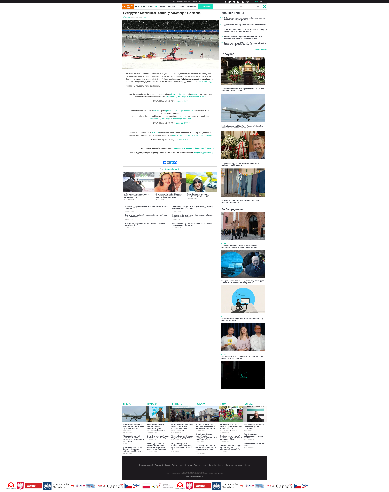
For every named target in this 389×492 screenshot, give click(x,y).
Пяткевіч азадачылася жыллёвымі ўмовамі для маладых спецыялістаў (240, 201)
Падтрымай (159, 465)
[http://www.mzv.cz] (89, 486)
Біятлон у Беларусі (172, 169)
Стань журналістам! (146, 465)
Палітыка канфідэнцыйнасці (194, 476)
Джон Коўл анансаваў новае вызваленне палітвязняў (245, 25)
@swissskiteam (187, 111)
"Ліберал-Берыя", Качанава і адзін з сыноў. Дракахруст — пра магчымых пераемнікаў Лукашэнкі (242, 282)
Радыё (167, 465)
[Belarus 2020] (22, 485)
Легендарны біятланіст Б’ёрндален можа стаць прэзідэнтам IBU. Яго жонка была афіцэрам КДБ (168, 196)
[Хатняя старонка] (144, 6)
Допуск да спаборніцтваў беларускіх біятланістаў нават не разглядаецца (146, 216)
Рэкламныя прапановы (234, 465)
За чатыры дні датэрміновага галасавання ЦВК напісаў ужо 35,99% (146, 208)
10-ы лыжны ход (205, 82)
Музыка (249, 404)
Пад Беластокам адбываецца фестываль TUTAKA (253, 436)
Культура (200, 404)
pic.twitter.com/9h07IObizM (195, 97)
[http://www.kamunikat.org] (79, 486)
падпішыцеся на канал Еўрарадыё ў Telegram (193, 148)
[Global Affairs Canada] (104, 486)
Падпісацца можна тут (204, 152)
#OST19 (194, 94)
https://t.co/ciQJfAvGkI (175, 97)
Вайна (162, 6)
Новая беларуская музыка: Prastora (254, 445)
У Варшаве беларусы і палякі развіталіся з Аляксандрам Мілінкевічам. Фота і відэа (243, 90)
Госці (174, 1)
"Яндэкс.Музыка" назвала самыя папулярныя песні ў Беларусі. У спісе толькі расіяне (206, 448)
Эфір (200, 1)
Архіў (181, 465)
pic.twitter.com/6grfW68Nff (201, 135)
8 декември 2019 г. (182, 101)
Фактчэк (195, 1)
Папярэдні (1, 485)
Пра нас (247, 465)
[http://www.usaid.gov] (69, 486)
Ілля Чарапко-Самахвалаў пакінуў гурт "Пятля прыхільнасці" (254, 426)
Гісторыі (181, 6)
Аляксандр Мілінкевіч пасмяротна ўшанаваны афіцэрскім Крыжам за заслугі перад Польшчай (239, 246)
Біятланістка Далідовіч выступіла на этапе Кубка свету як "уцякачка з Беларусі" (193, 216)
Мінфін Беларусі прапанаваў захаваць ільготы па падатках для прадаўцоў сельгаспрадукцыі (243, 37)
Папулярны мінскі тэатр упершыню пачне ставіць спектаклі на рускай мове (205, 426)
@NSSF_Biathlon (177, 94)
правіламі (220, 473)
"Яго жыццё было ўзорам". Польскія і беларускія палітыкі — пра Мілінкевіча (240, 164)
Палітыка (152, 404)
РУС (261, 2)
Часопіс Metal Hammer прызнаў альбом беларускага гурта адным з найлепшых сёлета (206, 436)
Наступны (387, 485)
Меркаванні (191, 6)
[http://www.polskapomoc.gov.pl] (169, 486)
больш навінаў (261, 49)
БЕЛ (256, 2)
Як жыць (171, 6)
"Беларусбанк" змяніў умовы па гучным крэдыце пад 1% (182, 437)
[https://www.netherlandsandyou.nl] (45, 486)
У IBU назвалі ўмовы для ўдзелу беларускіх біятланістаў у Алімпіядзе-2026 (136, 196)
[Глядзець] (222, 243)
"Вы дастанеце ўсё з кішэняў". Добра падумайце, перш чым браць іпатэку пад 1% (182, 446)
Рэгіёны (174, 465)
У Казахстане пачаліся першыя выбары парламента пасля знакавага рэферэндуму (244, 19)
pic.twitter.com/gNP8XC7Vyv (179, 119)
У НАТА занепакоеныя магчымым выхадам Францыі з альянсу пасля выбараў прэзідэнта (245, 30)
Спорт (146, 17)
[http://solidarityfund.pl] (151, 485)
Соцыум (127, 404)
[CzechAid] (121, 485)
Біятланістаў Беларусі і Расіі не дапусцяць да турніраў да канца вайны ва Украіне (192, 208)
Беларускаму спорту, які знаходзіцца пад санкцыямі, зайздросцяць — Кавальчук (192, 224)
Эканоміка (177, 404)
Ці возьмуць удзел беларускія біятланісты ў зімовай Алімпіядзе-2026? (145, 224)
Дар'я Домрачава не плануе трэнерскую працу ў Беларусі (198, 195)
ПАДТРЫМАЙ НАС (205, 6)
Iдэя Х (189, 1)
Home (156, 6)
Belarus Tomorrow (181, 1)
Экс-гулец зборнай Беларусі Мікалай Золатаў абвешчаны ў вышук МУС (230, 447)
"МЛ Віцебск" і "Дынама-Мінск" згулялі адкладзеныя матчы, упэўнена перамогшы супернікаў (231, 427)
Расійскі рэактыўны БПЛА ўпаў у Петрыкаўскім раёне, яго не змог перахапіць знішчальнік (245, 44)
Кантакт (221, 465)
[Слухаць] (225, 354)
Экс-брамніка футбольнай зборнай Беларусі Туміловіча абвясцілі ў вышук (231, 437)
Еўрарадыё (126, 17)
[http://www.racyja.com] (61, 486)
